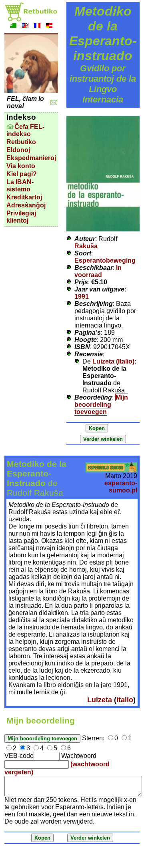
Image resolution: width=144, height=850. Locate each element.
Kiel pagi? (21, 174)
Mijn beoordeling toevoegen (101, 404)
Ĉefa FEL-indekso (25, 130)
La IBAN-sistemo (20, 186)
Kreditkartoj (24, 197)
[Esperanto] (13, 26)
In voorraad (98, 271)
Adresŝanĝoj (26, 205)
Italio (124, 700)
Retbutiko (21, 142)
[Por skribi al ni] (53, 102)
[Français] (37, 26)
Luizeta (99, 700)
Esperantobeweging (105, 260)
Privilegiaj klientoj (21, 217)
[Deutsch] (49, 26)
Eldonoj (18, 150)
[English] (25, 26)
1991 (81, 296)
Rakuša (86, 246)
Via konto (20, 166)
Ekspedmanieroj (31, 158)
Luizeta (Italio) (113, 361)
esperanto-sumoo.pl (120, 487)
